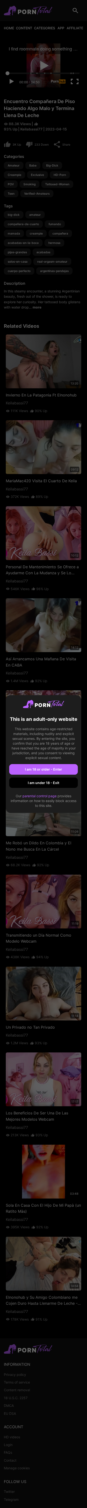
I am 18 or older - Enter (43, 769)
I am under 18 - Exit (43, 783)
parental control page (39, 796)
